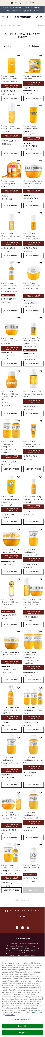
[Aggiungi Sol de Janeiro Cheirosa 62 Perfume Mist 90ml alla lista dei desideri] (18, 213)
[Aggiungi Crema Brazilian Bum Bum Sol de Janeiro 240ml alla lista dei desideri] (40, 161)
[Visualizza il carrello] (41, 17)
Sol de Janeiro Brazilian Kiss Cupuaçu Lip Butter (32, 236)
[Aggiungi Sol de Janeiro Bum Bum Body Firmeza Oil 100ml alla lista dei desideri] (40, 371)
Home (3, 26)
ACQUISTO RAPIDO (12, 98)
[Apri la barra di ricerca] (7, 17)
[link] (37, 17)
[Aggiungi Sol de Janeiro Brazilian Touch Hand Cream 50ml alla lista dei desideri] (40, 421)
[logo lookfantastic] (22, 17)
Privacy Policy (37, 1012)
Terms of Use (10, 1015)
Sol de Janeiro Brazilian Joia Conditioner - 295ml (32, 815)
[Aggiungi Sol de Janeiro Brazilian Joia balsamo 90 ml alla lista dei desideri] (40, 737)
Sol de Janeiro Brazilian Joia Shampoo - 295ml (31, 552)
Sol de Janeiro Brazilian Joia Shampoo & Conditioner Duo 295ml (9, 446)
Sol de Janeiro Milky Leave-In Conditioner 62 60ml (33, 499)
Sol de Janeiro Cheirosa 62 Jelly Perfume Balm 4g (9, 79)
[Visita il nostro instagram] (22, 927)
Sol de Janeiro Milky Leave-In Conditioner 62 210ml (11, 710)
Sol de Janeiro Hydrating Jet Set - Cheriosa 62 (10, 183)
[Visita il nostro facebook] (17, 927)
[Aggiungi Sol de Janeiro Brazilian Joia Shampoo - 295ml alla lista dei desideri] (40, 529)
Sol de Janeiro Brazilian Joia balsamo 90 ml (33, 760)
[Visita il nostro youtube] (28, 927)
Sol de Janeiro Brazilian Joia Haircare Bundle (33, 710)
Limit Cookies (22, 1026)
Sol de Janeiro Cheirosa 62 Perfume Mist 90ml (10, 236)
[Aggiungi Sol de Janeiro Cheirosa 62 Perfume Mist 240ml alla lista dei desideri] (18, 106)
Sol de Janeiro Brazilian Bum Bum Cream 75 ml (9, 341)
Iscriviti (22, 916)
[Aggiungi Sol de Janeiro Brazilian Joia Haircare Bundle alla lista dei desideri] (40, 687)
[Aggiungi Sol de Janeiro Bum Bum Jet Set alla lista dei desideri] (40, 56)
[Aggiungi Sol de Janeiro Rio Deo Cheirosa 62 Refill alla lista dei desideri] (40, 845)
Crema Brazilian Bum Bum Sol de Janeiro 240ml (32, 183)
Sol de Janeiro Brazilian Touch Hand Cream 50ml (32, 444)
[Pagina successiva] (29, 900)
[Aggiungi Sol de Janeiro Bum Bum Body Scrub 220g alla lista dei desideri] (18, 632)
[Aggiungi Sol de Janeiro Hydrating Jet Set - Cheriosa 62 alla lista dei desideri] (18, 161)
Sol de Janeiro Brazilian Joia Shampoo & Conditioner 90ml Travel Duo (31, 657)
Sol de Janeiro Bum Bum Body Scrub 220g (10, 655)
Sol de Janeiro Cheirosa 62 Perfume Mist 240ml (10, 128)
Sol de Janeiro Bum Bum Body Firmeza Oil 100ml (33, 394)
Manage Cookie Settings (22, 1019)
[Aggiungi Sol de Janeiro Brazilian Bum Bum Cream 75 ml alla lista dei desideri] (18, 318)
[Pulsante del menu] (2, 17)
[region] (22, 996)
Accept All (22, 1033)
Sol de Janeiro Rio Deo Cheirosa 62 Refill (31, 868)
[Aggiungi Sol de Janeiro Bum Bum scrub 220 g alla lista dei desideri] (18, 529)
